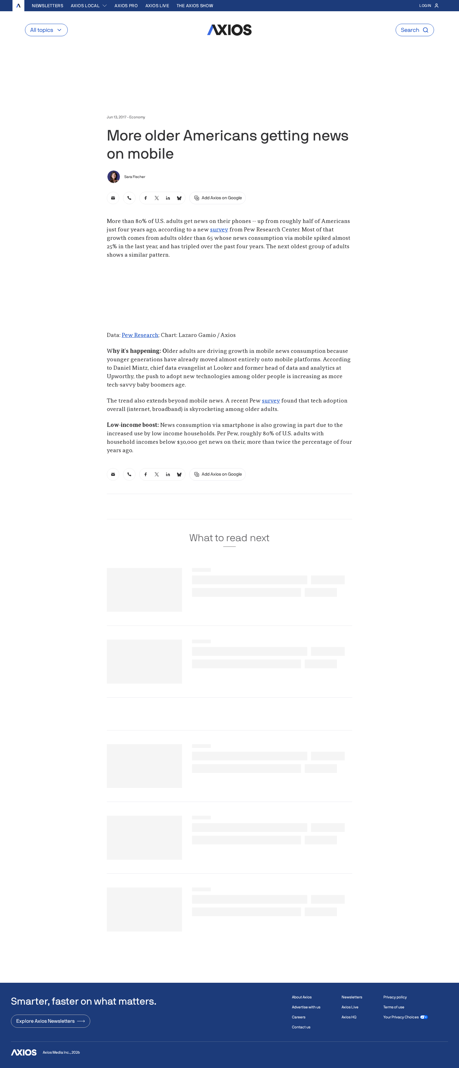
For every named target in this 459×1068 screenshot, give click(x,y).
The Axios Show (195, 5)
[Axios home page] (18, 5)
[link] (113, 198)
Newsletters (47, 5)
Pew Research (140, 335)
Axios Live (157, 5)
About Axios (302, 997)
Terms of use (393, 1007)
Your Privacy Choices (401, 1017)
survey (219, 230)
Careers (298, 1017)
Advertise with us (306, 1007)
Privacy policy (395, 997)
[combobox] (89, 5)
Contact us (301, 1027)
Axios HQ (349, 1017)
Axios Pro (126, 5)
